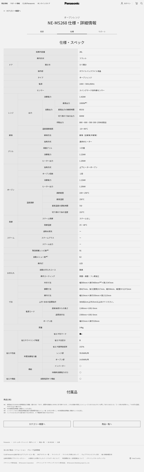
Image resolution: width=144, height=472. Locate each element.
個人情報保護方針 (106, 454)
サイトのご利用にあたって (71, 454)
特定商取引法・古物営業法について (73, 458)
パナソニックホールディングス (96, 458)
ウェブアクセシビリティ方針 (90, 454)
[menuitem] (4, 3)
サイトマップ (56, 454)
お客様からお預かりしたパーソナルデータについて (44, 458)
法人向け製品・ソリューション (15, 450)
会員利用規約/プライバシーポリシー (15, 458)
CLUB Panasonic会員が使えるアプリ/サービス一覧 (19, 454)
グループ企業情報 (33, 450)
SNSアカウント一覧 (43, 454)
